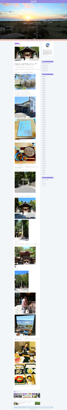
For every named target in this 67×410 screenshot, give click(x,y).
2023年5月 (44, 133)
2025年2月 (44, 99)
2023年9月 (44, 126)
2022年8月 (44, 149)
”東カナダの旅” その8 (45, 67)
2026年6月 (44, 78)
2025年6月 (44, 92)
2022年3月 (44, 158)
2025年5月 (44, 94)
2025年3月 (44, 97)
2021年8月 (44, 170)
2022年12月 (44, 142)
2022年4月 (44, 156)
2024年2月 (44, 117)
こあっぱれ (44, 183)
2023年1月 (44, 140)
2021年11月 (44, 165)
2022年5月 (44, 154)
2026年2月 (44, 83)
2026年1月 (44, 85)
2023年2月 (44, 138)
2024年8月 (44, 106)
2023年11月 (44, 122)
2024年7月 (44, 108)
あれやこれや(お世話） (46, 179)
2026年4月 (44, 81)
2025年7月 (44, 90)
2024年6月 (44, 110)
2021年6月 (44, 174)
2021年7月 (44, 172)
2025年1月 (44, 101)
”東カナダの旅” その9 (45, 65)
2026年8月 (44, 76)
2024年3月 (44, 115)
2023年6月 (44, 131)
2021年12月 (44, 163)
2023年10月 (44, 124)
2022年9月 (44, 147)
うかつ (44, 181)
